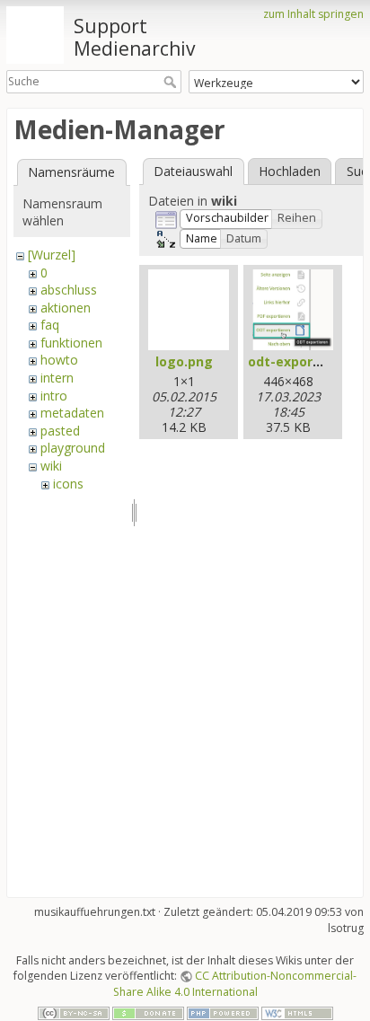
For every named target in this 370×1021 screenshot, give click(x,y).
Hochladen (290, 171)
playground (72, 447)
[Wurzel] (51, 254)
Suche (172, 81)
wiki (51, 465)
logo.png (184, 361)
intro (53, 395)
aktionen (65, 307)
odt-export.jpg (295, 361)
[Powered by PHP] (223, 1012)
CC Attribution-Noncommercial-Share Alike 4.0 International (235, 983)
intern (57, 377)
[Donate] (148, 1012)
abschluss (68, 289)
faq (49, 324)
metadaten (72, 412)
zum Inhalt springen (313, 14)
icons (68, 483)
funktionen (71, 342)
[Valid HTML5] (297, 1012)
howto (59, 359)
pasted (60, 430)
